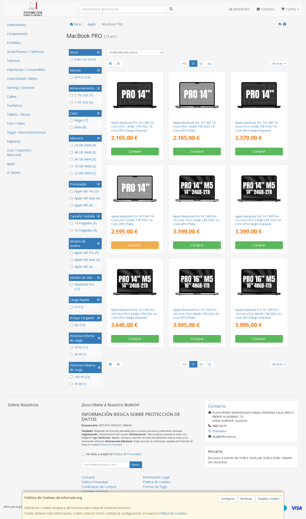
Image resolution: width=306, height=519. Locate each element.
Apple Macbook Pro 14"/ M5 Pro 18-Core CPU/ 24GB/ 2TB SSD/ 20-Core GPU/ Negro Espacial (134, 314)
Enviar (136, 465)
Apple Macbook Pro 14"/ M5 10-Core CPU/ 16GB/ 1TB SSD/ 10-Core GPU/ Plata (194, 126)
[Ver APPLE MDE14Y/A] (134, 95)
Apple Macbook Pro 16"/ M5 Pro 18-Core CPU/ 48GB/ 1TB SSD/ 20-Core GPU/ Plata (196, 314)
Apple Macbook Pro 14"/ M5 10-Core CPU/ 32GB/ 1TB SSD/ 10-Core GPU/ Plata (132, 220)
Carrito (291, 9)
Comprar (135, 151)
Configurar (228, 499)
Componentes (17, 34)
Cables (12, 96)
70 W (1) (80, 384)
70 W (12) (81, 347)
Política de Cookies (173, 513)
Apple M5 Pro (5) (86, 191)
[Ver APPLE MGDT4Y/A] (134, 282)
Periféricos (14, 105)
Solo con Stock (85, 59)
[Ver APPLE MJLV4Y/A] (197, 188)
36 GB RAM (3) (85, 159)
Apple (11, 164)
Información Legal (156, 477)
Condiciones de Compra (99, 486)
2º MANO (14, 173)
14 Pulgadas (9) (85, 223)
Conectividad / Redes (22, 78)
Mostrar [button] (277, 63)
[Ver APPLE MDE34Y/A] (259, 95)
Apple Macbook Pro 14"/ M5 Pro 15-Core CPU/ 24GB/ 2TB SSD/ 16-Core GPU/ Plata (196, 220)
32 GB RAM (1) (85, 173)
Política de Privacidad (111, 444)
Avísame (135, 245)
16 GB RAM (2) (85, 166)
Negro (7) (81, 120)
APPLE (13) (82, 77)
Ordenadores (16, 25)
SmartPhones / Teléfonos (25, 52)
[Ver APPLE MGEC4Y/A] (259, 282)
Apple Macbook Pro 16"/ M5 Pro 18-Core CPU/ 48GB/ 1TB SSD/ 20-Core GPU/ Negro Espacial (258, 314)
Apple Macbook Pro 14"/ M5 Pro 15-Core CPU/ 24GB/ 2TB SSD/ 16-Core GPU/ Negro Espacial (258, 220)
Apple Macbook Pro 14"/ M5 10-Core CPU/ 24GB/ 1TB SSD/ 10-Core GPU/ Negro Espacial (256, 126)
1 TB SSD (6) (83, 102)
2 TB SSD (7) (83, 95)
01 (193, 63)
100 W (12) (82, 377)
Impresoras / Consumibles (26, 69)
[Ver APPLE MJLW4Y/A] (259, 188)
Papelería (13, 141)
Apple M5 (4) (83, 205)
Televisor (13, 60)
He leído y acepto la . (114, 454)
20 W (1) (80, 354)
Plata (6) (80, 127)
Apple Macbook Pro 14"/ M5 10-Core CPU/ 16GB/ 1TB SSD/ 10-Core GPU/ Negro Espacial (132, 126)
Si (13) (78, 307)
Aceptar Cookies (268, 499)
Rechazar (246, 499)
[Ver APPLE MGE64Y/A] (197, 282)
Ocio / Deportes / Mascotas (19, 152)
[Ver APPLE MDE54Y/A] (197, 95)
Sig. (209, 63)
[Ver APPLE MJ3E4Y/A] (134, 188)
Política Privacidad (95, 482)
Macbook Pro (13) (84, 286)
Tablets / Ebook (18, 114)
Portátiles (14, 43)
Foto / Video (16, 123)
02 (201, 63)
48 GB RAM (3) (85, 152)
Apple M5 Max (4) (87, 198)
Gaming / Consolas (20, 87)
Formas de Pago (155, 486)
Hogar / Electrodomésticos (26, 132)
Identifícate (241, 9)
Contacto (267, 9)
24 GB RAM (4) (85, 145)
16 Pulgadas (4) (85, 230)
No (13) (79, 325)
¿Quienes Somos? (95, 491)
